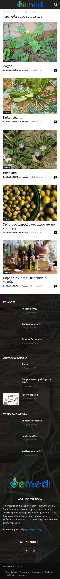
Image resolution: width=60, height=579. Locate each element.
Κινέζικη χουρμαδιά (32, 324)
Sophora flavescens (32, 339)
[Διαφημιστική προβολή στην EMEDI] (11, 383)
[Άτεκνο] (11, 368)
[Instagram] (34, 551)
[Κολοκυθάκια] (30, 96)
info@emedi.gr (35, 529)
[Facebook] (26, 551)
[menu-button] (5, 4)
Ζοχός (7, 66)
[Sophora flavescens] (11, 343)
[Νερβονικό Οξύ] (11, 313)
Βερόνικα (10, 173)
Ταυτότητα (25, 572)
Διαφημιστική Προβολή (42, 572)
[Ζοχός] (30, 42)
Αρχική (6, 11)
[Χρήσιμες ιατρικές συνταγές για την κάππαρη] (30, 203)
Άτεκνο (25, 364)
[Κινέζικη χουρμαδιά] (11, 328)
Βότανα (7, 61)
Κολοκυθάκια (12, 117)
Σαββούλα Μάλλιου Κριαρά (15, 70)
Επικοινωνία (23, 575)
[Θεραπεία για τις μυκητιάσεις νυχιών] (30, 257)
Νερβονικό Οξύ (29, 309)
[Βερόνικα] (30, 149)
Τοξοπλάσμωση (30, 395)
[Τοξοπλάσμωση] (11, 399)
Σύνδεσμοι (10, 575)
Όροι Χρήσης (11, 572)
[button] (55, 4)
